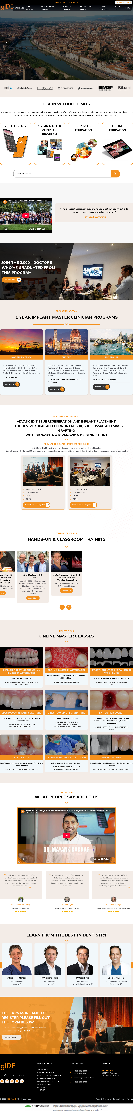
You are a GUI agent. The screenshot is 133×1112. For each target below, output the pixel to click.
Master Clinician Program (47, 8)
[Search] (115, 173)
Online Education (29, 8)
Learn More (9, 384)
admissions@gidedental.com (20, 1031)
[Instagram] (7, 1081)
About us (117, 8)
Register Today (10, 280)
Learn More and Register (35, 505)
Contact (128, 8)
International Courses (86, 8)
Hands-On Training (67, 8)
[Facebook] (2, 1081)
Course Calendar (104, 8)
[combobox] (62, 173)
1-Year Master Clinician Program (49, 130)
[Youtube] (17, 1081)
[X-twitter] (12, 1081)
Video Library (15, 126)
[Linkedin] (22, 1081)
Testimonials (18, 8)
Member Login (123, 2)
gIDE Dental (11, 1099)
